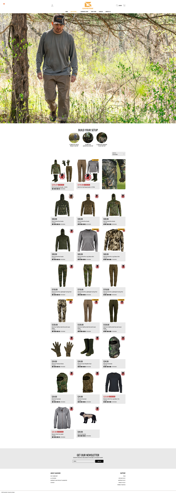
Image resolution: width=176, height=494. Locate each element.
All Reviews (53, 478)
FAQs (124, 476)
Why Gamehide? (54, 476)
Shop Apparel (74, 11)
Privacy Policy (122, 482)
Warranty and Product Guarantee (59, 480)
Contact (53, 482)
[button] (119, 5)
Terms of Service (121, 484)
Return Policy (122, 478)
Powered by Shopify (11, 492)
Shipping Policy (121, 480)
